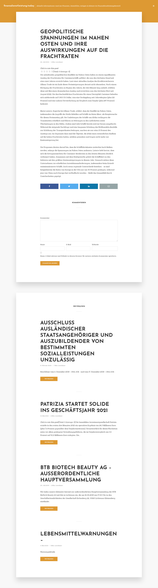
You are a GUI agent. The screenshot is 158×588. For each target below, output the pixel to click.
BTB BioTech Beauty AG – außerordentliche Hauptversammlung (75, 474)
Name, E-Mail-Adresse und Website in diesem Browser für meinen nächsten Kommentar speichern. (78, 256)
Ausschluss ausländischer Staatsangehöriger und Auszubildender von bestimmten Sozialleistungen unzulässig (76, 342)
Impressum (133, 5)
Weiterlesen (49, 379)
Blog (109, 5)
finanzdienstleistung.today (19, 6)
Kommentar (44, 218)
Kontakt (123, 5)
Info (115, 5)
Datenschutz (145, 5)
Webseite (95, 244)
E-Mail (68, 244)
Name (42, 244)
